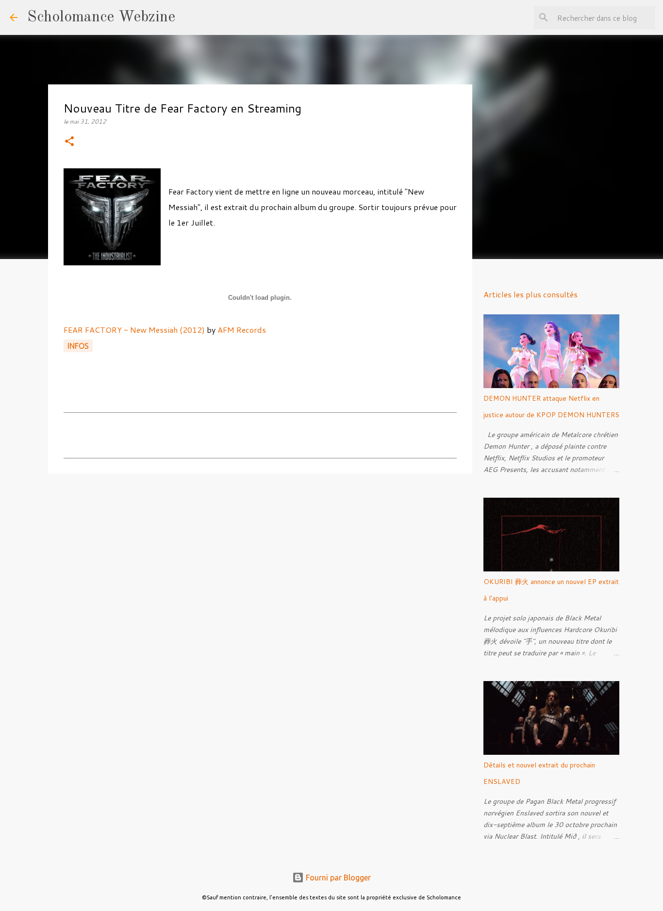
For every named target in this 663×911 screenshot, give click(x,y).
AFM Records (241, 329)
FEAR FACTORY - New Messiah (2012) (134, 329)
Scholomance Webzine (101, 17)
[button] (69, 141)
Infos (78, 346)
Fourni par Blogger (337, 877)
